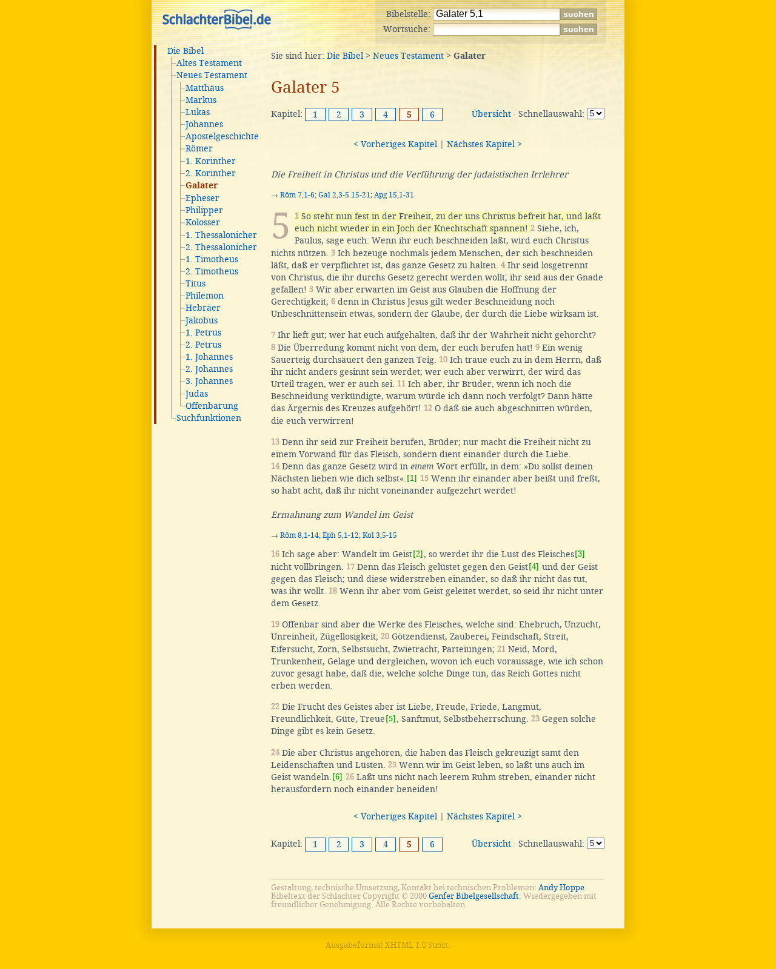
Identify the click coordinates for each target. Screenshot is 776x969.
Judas (197, 394)
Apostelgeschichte (222, 136)
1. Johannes (209, 357)
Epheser (202, 198)
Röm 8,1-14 (299, 535)
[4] (534, 566)
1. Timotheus (212, 259)
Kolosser (203, 222)
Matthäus (205, 88)
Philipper (204, 210)
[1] (412, 478)
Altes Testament (209, 63)
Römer (199, 148)
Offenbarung (212, 406)
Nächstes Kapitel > (484, 144)
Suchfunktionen (208, 418)
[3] (580, 553)
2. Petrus (203, 344)
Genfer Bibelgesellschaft (474, 896)
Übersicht (491, 114)
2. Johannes (209, 369)
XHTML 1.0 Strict (416, 945)
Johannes (204, 124)
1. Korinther (211, 161)
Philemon (205, 295)
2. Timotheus (212, 271)
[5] (391, 718)
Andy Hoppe (561, 887)
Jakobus (202, 320)
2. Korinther (211, 173)
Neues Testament (211, 75)
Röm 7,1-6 (297, 195)
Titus (196, 283)
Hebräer (203, 308)
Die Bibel (185, 51)
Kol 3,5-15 (380, 535)
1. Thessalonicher (221, 235)
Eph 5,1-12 (341, 535)
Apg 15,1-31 (394, 195)
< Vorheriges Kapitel (395, 144)
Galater (202, 186)
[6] (337, 776)
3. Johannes (209, 381)
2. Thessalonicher (221, 247)
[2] (418, 553)
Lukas (198, 112)
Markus (201, 100)
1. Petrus (203, 332)
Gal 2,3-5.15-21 (344, 195)
